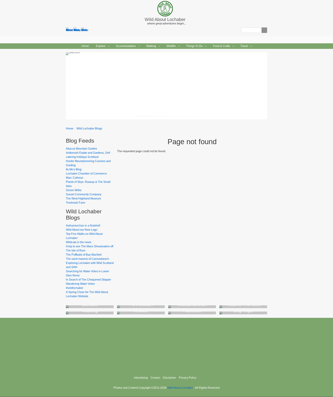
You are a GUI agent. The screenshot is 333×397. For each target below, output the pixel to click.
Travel (244, 46)
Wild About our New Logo (81, 229)
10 (175, 116)
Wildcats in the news (78, 242)
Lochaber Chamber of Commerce (86, 173)
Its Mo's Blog (74, 169)
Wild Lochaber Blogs (89, 128)
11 (179, 116)
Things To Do (194, 46)
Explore (100, 46)
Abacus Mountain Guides (81, 148)
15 (194, 116)
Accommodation (126, 46)
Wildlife (171, 46)
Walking (151, 46)
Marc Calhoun (74, 177)
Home (85, 46)
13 (186, 116)
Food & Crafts (221, 46)
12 (182, 116)
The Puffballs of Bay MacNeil (84, 254)
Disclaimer (169, 377)
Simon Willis (73, 190)
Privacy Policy (187, 377)
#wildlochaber (74, 287)
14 (190, 116)
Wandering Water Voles (80, 283)
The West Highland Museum (83, 198)
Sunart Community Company (83, 194)
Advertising (141, 377)
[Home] (166, 8)
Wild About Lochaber (165, 19)
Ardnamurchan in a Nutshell (83, 225)
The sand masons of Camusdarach (87, 258)
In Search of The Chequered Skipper (88, 279)
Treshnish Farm (75, 202)
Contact (155, 377)
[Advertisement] (166, 345)
